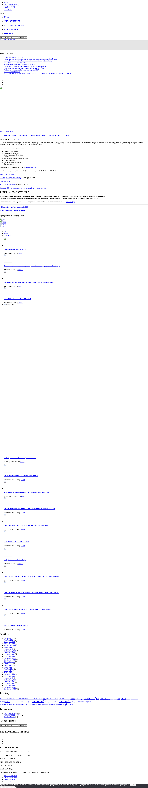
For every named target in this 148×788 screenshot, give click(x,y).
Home (6, 2)
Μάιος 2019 (8, 647)
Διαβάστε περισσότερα (7, 787)
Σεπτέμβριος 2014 (10, 689)
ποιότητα (43, 188)
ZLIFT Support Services (12, 72)
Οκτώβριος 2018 (9, 658)
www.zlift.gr (70, 202)
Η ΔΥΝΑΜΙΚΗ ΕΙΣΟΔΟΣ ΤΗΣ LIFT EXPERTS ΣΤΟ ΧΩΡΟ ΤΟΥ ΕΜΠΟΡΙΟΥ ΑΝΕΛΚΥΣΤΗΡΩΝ (37, 73)
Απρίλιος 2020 (8, 640)
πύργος (45, 704)
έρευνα (72, 698)
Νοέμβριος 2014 (9, 685)
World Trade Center (37, 699)
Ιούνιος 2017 (8, 671)
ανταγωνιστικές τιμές (25, 188)
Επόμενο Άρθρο (6, 181)
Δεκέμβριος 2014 (9, 683)
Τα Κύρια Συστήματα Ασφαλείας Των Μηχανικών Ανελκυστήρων (26, 492)
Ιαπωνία (52, 699)
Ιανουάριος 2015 (9, 682)
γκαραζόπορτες (13, 701)
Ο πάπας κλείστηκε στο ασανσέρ (10, 178)
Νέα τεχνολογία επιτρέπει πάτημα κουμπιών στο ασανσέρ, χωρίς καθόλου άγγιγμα (30, 59)
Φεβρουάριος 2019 (10, 651)
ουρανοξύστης (26, 704)
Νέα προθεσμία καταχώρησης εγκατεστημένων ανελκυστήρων (24, 68)
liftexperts (3, 188)
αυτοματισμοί (129, 698)
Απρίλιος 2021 (8, 638)
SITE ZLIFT (8, 10)
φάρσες (70, 704)
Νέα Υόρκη (57, 698)
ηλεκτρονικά (51, 701)
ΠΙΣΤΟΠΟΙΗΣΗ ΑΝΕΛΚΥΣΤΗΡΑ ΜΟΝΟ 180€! (21, 476)
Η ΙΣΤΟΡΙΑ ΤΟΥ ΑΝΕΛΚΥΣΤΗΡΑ (16, 542)
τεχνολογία (62, 704)
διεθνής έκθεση (21, 701)
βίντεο (7, 701)
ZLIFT (18, 139)
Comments (7, 235)
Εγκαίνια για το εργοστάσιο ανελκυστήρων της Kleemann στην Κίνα (26, 66)
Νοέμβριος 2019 (9, 643)
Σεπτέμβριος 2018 (10, 660)
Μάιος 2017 (8, 672)
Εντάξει (132, 785)
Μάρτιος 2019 (8, 649)
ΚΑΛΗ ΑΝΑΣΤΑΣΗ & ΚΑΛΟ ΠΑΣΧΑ (17, 63)
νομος (16, 704)
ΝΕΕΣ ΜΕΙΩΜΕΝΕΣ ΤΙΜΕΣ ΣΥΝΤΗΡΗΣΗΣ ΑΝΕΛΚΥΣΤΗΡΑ (26, 525)
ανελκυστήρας (79, 699)
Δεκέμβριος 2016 (9, 674)
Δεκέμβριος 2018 (9, 654)
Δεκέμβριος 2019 (9, 642)
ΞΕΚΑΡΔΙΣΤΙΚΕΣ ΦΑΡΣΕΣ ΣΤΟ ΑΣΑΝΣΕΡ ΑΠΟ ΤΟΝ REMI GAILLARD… (31, 593)
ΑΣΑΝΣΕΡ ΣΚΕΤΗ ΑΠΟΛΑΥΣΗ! (16, 626)
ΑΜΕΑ (48, 699)
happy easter (16, 698)
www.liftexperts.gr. (29, 167)
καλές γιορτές (74, 701)
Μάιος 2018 (8, 667)
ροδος (49, 704)
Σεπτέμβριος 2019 (10, 645)
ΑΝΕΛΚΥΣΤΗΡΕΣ (10, 4)
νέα (5, 704)
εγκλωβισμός (28, 701)
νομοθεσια (10, 704)
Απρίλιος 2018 (8, 669)
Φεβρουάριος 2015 (10, 680)
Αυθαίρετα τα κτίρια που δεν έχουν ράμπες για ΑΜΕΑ (21, 70)
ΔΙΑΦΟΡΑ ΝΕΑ (9, 717)
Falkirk (11, 698)
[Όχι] (16, 787)
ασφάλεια (121, 698)
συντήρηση (54, 704)
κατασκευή (81, 701)
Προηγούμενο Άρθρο (7, 174)
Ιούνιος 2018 (8, 665)
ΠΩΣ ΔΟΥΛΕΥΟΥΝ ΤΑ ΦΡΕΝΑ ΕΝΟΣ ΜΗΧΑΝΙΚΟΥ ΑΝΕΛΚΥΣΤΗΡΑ (29, 509)
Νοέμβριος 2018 (9, 656)
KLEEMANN (23, 699)
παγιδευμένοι (33, 704)
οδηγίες (20, 704)
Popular (6, 233)
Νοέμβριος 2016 (9, 676)
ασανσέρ (105, 698)
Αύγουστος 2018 (9, 662)
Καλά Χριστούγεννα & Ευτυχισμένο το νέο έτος (19, 64)
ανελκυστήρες (14, 188)
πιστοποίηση (40, 704)
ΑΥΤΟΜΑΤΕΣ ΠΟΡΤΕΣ (12, 6)
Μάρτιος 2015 (8, 678)
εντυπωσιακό (38, 701)
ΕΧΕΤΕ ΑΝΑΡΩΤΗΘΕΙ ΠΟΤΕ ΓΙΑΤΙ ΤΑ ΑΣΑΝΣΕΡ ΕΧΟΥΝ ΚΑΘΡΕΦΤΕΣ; (31, 576)
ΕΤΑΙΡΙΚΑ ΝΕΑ (9, 8)
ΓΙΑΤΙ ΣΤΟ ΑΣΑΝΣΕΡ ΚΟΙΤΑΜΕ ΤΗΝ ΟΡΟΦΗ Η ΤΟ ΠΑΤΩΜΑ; (27, 609)
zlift (8, 188)
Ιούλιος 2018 (8, 663)
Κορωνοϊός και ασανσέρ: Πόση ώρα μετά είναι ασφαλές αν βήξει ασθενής (28, 61)
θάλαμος (57, 701)
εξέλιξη (46, 701)
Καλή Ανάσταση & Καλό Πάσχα (14, 57)
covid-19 (7, 699)
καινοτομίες (36, 188)
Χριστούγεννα (66, 698)
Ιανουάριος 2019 (9, 653)
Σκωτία (61, 698)
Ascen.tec (2, 699)
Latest (6, 231)
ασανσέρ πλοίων (113, 698)
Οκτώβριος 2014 (9, 687)
